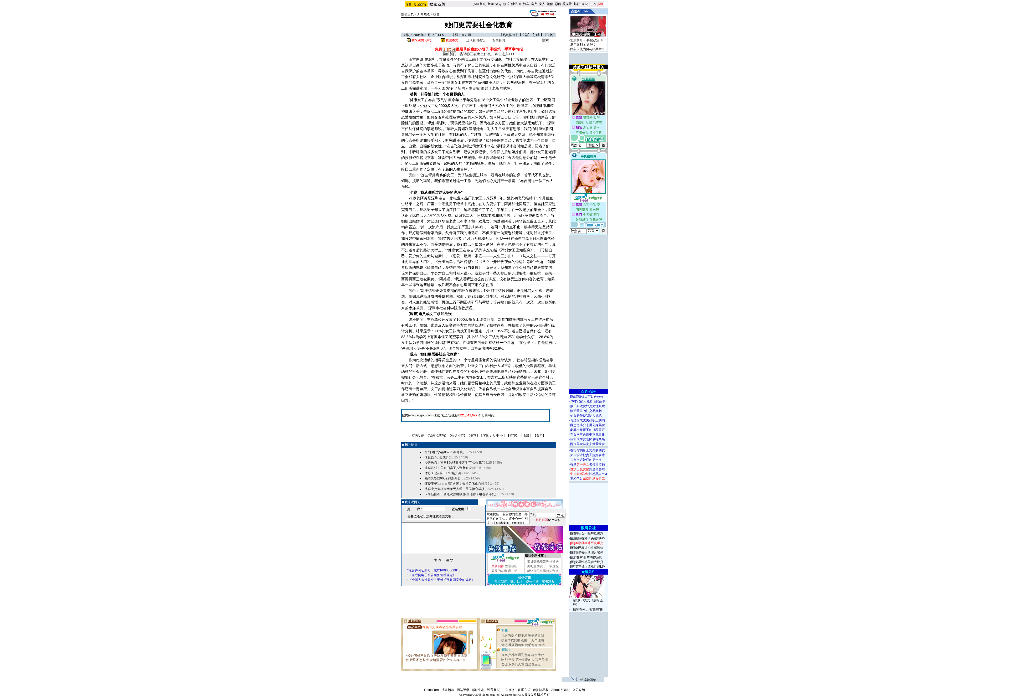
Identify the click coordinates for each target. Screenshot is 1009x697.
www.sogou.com (421, 415)
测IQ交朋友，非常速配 (543, 566)
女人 (542, 4)
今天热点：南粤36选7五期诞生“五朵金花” (454, 462)
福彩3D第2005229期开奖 (443, 478)
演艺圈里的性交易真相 (586, 411)
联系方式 (524, 690)
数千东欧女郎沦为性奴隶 (587, 406)
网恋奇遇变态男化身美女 (587, 425)
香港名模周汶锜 (587, 464)
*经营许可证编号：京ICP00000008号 (433, 570)
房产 (534, 4)
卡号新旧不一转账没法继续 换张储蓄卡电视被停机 (460, 494)
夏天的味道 (499, 571)
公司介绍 (578, 690)
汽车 (526, 4)
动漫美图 (588, 572)
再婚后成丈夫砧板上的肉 (587, 420)
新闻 (490, 4)
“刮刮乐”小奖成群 (437, 457)
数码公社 (588, 528)
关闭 (550, 35)
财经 (514, 4)
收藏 (526, 435)
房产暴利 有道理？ (583, 45)
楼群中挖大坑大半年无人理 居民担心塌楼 (455, 489)
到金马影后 (587, 469)
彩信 (558, 4)
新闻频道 (423, 14)
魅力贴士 (516, 582)
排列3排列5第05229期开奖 (444, 452)
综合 (436, 14)
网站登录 (463, 690)
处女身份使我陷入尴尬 (586, 415)
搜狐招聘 (447, 690)
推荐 (525, 35)
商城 (584, 4)
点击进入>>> (505, 54)
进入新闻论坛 (475, 40)
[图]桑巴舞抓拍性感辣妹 (586, 548)
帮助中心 (478, 690)
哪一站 (512, 571)
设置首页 (493, 690)
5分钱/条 (548, 520)
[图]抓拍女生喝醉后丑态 (586, 533)
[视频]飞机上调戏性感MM (587, 567)
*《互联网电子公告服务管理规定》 (431, 575)
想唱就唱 (511, 566)
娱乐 (506, 4)
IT (520, 4)
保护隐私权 (541, 690)
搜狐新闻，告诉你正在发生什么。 (468, 54)
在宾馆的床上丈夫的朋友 (587, 450)
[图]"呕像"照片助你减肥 (586, 557)
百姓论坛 (588, 391)
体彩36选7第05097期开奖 (443, 473)
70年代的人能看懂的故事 (587, 401)
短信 (550, 4)
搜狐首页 (479, 4)
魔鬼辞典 (548, 582)
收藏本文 (451, 40)
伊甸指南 (532, 582)
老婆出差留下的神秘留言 (587, 430)
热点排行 (509, 35)
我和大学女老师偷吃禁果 (587, 439)
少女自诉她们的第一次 (586, 460)
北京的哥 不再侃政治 (584, 40)
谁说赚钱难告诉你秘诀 (543, 561)
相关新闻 (498, 40)
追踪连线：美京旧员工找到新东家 (448, 468)
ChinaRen (431, 690)
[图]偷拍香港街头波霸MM (587, 538)
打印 (537, 35)
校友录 (567, 4)
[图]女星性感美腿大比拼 (586, 562)
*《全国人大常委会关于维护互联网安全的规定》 (441, 580)
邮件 (577, 4)
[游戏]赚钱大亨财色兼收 (586, 397)
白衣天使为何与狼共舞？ (587, 49)
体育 (498, 4)
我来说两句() (421, 40)
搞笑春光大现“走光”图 (588, 609)
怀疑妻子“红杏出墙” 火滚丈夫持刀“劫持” (452, 484)
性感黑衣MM (588, 474)
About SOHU (560, 690)
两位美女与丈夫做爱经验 (587, 444)
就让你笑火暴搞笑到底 (543, 571)
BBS (592, 4)
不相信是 (587, 479)
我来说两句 (437, 435)
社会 (445, 415)
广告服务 (508, 690)
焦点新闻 (501, 582)
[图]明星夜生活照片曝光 (586, 552)
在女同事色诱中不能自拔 (587, 434)
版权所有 (543, 694)
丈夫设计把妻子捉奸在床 (587, 455)
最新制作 (497, 566)
